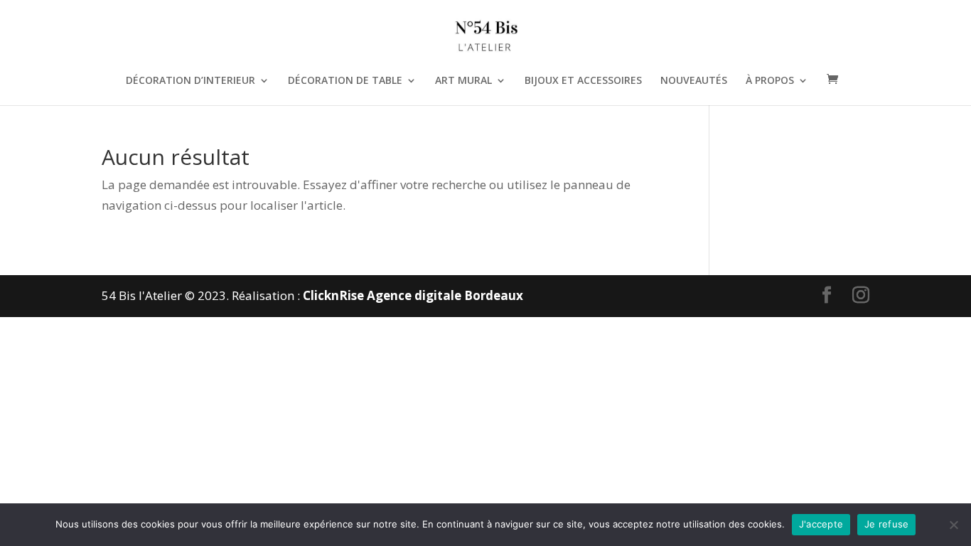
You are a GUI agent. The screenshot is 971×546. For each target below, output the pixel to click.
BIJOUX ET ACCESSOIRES (583, 81)
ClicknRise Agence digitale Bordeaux (413, 295)
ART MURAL (463, 81)
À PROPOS (770, 81)
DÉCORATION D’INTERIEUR (190, 81)
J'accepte (821, 524)
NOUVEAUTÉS (693, 81)
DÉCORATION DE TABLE (345, 81)
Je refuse (886, 524)
